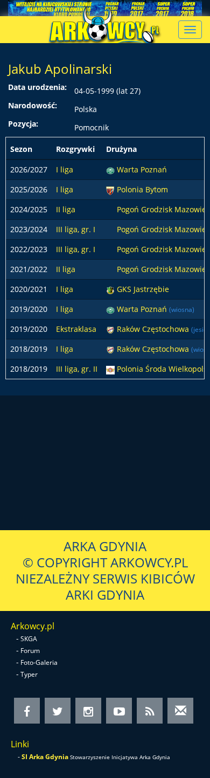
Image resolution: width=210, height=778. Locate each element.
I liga (64, 169)
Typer (29, 674)
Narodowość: (32, 105)
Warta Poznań (142, 169)
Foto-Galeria (39, 662)
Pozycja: (23, 124)
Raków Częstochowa (154, 329)
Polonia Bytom (142, 189)
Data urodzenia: (37, 87)
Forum (30, 650)
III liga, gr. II (76, 369)
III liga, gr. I (75, 229)
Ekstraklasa (76, 329)
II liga (65, 209)
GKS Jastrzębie (143, 289)
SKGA (28, 638)
